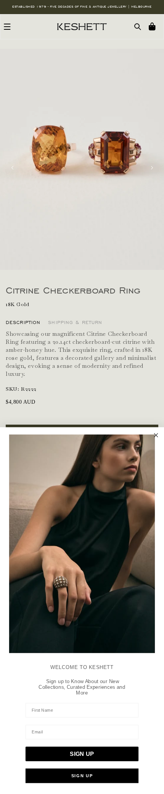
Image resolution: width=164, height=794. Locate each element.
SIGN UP (82, 754)
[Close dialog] (156, 435)
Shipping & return (75, 322)
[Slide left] (12, 167)
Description (23, 322)
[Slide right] (151, 167)
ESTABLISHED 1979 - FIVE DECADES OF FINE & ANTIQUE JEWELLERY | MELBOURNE (81, 6)
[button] (7, 26)
